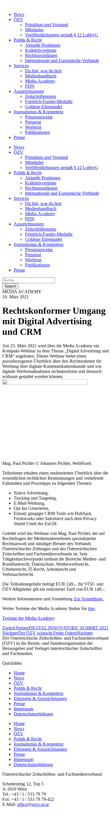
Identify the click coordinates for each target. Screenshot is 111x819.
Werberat (33, 127)
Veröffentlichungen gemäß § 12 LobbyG (61, 34)
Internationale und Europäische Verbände (62, 60)
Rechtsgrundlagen (41, 55)
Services (21, 65)
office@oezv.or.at (33, 804)
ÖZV (18, 19)
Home (19, 672)
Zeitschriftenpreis (40, 96)
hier (91, 608)
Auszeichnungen (29, 91)
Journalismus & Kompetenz (38, 111)
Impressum (23, 708)
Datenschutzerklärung (33, 713)
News (19, 14)
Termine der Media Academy (28, 618)
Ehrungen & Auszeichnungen (40, 698)
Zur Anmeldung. (89, 598)
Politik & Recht (28, 40)
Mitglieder (34, 29)
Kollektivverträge (40, 50)
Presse (19, 137)
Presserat (33, 122)
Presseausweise (39, 116)
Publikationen (37, 132)
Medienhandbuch (40, 75)
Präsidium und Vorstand (46, 24)
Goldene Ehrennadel (43, 106)
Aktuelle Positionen (42, 45)
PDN (29, 86)
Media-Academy (40, 81)
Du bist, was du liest (43, 70)
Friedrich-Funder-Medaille (49, 101)
